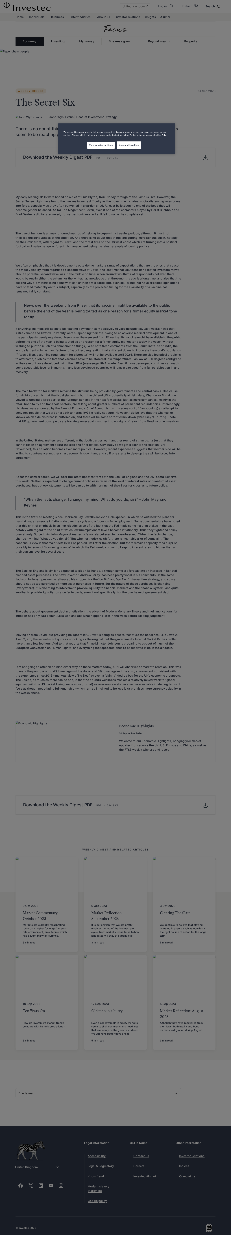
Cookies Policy (160, 135)
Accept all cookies (129, 145)
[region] (116, 138)
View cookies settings (101, 145)
